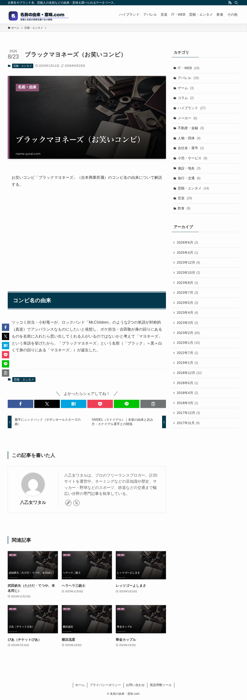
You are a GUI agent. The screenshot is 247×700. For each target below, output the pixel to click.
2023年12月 (188, 262)
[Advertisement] (87, 237)
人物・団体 (189, 138)
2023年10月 (188, 272)
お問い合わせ (135, 685)
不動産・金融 (191, 128)
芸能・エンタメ (22, 65)
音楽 (185, 198)
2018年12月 (189, 373)
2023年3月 (187, 323)
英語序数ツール (161, 685)
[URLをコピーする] (153, 404)
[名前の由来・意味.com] (44, 14)
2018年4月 (187, 393)
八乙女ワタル (33, 502)
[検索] (236, 2)
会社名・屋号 (191, 148)
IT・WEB (188, 68)
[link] (68, 503)
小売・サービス (192, 158)
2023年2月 (188, 333)
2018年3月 (187, 403)
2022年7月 (187, 353)
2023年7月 (187, 292)
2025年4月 (187, 252)
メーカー (187, 118)
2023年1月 (188, 343)
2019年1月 (187, 363)
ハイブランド (192, 108)
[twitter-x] (76, 503)
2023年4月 (187, 312)
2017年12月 (188, 413)
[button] (20, 404)
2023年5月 (187, 303)
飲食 (184, 208)
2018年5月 (187, 383)
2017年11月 (188, 423)
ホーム (80, 685)
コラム (186, 98)
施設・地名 (189, 168)
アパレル (188, 78)
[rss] (230, 2)
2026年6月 (187, 242)
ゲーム (186, 88)
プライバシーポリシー (105, 685)
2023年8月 (187, 283)
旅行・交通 (189, 178)
